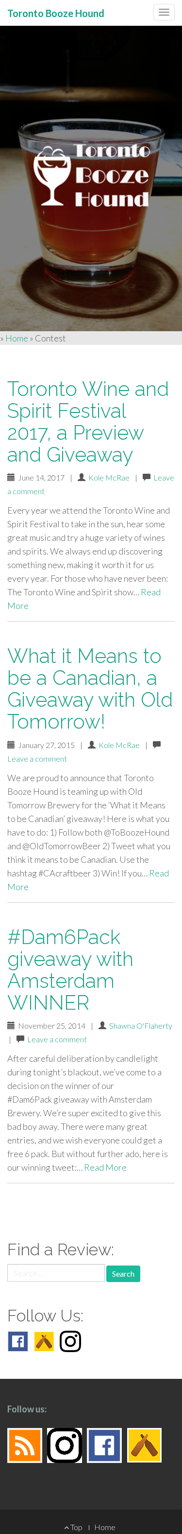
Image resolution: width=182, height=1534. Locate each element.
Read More (105, 1167)
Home (16, 338)
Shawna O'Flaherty (140, 1025)
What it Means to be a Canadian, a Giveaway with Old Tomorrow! (90, 688)
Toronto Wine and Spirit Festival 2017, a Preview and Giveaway (88, 421)
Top (76, 1527)
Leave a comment (37, 758)
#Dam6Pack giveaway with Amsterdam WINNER (70, 970)
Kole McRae (109, 477)
